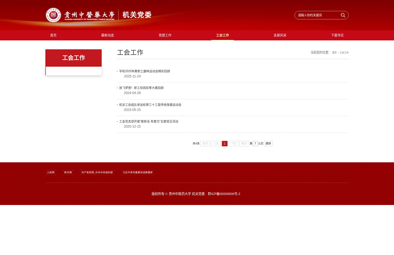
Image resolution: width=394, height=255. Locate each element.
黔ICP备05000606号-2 (224, 229)
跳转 (268, 143)
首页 (331, 59)
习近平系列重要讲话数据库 (158, 206)
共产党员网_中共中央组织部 (108, 206)
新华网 (73, 206)
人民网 (52, 206)
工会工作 (343, 59)
